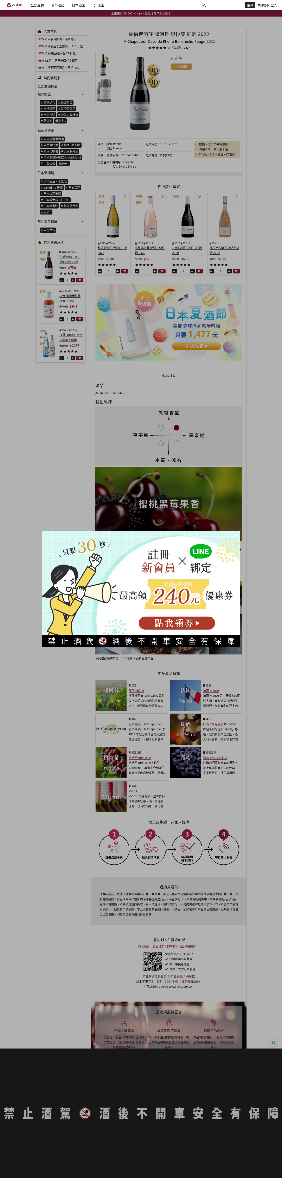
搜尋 (250, 5)
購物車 (264, 5)
